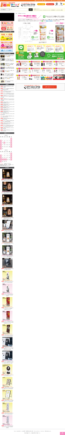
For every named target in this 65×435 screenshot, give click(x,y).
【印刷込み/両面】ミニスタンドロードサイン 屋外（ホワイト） (8, 375)
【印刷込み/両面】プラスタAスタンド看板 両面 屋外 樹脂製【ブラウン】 (7, 105)
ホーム (15, 431)
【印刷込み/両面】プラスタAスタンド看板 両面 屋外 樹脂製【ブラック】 (7, 107)
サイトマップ (42, 431)
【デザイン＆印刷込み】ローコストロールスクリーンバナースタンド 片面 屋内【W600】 (7, 93)
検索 (31, 9)
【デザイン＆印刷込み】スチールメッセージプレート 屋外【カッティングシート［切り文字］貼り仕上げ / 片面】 (7, 362)
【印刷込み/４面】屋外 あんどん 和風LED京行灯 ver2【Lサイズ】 (8, 218)
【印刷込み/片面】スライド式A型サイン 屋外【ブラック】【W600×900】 (7, 401)
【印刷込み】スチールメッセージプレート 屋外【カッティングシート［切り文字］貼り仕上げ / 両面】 (7, 99)
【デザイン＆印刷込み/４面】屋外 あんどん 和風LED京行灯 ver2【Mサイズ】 (7, 180)
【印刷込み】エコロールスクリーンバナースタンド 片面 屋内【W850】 (7, 413)
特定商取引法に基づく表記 (29, 431)
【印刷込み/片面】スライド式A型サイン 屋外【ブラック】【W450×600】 (7, 388)
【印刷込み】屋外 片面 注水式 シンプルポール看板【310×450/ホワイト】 (7, 123)
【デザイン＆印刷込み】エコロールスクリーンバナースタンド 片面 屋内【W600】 (7, 295)
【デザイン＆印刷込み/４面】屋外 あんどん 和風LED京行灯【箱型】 (7, 89)
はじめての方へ (19, 431)
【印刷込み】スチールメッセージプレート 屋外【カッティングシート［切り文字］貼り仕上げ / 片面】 (7, 96)
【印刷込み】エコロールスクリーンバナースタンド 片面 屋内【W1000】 (7, 335)
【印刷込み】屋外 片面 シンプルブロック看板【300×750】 (8, 243)
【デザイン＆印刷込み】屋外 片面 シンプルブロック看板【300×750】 (7, 116)
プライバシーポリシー (37, 431)
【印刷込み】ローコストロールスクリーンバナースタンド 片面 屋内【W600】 (7, 91)
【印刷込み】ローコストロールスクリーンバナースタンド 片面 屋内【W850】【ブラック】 (8, 308)
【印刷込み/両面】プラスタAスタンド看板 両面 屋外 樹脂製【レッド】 (7, 112)
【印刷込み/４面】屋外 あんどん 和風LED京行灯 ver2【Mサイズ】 (8, 205)
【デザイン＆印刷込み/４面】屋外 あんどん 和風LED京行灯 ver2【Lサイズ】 (7, 193)
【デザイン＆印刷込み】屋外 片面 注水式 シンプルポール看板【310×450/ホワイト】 (7, 126)
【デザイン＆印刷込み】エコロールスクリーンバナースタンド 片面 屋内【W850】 (7, 426)
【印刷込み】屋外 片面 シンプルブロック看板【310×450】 (8, 231)
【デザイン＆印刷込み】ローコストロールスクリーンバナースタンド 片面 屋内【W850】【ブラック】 (7, 322)
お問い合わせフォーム (49, 86)
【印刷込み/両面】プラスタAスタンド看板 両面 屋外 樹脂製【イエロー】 (7, 102)
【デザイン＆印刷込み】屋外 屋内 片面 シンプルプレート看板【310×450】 (7, 121)
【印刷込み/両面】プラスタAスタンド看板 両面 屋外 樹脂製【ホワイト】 (7, 109)
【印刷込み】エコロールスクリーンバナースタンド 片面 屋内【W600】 (7, 282)
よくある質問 (23, 431)
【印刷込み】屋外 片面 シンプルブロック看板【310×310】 (8, 269)
